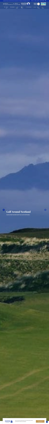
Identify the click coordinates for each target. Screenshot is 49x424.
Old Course (22, 7)
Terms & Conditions (42, 0)
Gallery (38, 0)
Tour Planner (17, 7)
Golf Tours (7, 7)
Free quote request (40, 421)
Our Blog (35, 0)
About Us (32, 0)
